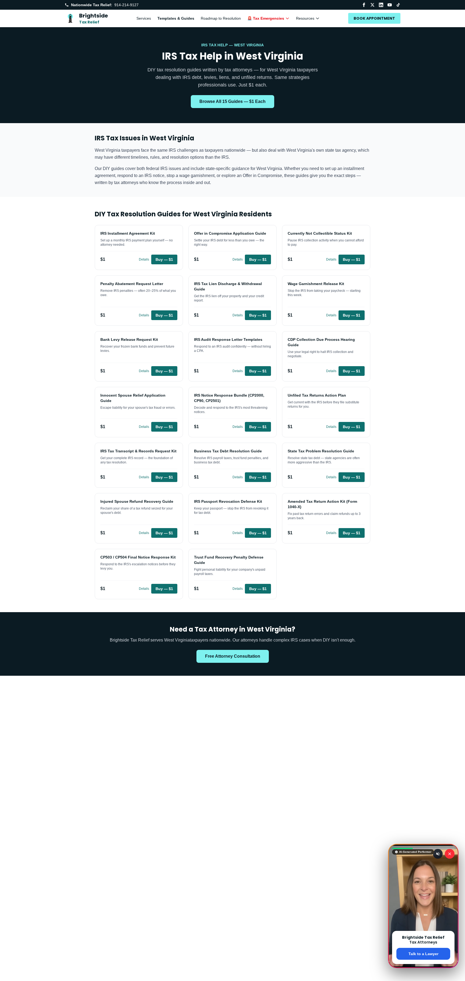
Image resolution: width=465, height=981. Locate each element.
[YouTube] (390, 5)
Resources (305, 18)
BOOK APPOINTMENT (374, 18)
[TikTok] (398, 5)
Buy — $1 (164, 259)
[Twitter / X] (372, 5)
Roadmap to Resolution (221, 18)
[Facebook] (364, 5)
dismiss (423, 972)
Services (143, 18)
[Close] (450, 854)
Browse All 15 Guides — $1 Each (232, 101)
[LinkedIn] (381, 5)
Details (144, 259)
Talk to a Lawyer (423, 954)
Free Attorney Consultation (232, 656)
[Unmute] (438, 854)
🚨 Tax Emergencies (265, 18)
